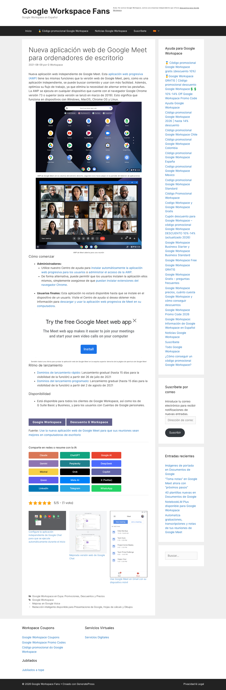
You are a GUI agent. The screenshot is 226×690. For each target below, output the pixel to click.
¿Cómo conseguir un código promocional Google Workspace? (178, 360)
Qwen (43, 480)
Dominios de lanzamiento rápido (58, 372)
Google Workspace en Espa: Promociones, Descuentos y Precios (68, 596)
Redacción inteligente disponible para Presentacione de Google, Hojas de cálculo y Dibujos (82, 607)
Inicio (28, 30)
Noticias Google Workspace (111, 30)
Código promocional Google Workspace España (178, 157)
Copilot (106, 471)
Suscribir (175, 432)
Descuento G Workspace (89, 422)
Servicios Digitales (97, 637)
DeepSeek (106, 463)
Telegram (75, 488)
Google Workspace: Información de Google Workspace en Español (180, 323)
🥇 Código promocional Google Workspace (63, 30)
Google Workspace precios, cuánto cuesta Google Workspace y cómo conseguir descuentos (180, 296)
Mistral (43, 471)
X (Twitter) (106, 480)
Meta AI (75, 480)
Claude (43, 455)
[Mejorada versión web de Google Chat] (88, 532)
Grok (75, 471)
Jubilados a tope (33, 670)
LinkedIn (43, 488)
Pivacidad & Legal (193, 684)
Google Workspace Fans (66, 11)
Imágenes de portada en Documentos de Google (179, 470)
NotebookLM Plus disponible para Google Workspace (180, 506)
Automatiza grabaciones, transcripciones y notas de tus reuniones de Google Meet (180, 524)
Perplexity (74, 463)
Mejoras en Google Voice (46, 603)
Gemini (43, 463)
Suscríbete (140, 30)
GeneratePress (85, 684)
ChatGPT (75, 455)
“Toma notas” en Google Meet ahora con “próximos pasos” (181, 483)
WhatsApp (106, 488)
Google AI (106, 455)
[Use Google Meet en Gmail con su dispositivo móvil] (128, 544)
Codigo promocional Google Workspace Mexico (178, 171)
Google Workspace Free (181, 260)
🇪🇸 (154, 30)
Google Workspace (47, 422)
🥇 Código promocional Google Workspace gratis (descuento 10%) (180, 67)
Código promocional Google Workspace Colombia (178, 144)
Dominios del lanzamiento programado (62, 381)
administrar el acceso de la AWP (110, 272)
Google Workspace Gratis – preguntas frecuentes (177, 279)
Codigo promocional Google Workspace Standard (178, 184)
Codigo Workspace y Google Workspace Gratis (178, 207)
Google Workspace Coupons (40, 637)
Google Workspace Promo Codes (44, 642)
